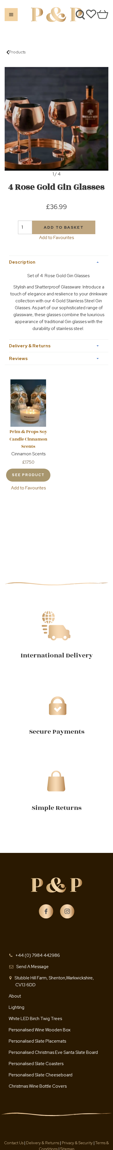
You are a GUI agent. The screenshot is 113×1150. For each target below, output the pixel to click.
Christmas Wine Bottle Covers (38, 1086)
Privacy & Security (77, 1142)
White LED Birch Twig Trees (35, 1019)
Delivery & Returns (43, 1142)
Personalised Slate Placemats (37, 1041)
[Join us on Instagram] (67, 911)
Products (17, 52)
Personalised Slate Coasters (36, 1064)
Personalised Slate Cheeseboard (40, 1075)
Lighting (16, 1007)
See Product (28, 475)
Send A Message (32, 967)
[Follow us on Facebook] (46, 911)
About (15, 996)
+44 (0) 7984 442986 (37, 955)
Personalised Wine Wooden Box (39, 1030)
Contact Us (14, 1142)
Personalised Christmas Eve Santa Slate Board (53, 1052)
